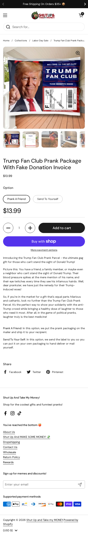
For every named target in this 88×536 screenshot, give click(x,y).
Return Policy (11, 457)
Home (6, 40)
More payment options (44, 250)
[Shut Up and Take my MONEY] (43, 15)
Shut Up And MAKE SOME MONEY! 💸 (26, 437)
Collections (21, 40)
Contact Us (10, 447)
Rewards (8, 462)
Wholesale (9, 452)
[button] (81, 15)
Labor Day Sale (40, 40)
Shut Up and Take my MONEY (44, 520)
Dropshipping (11, 442)
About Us (9, 432)
